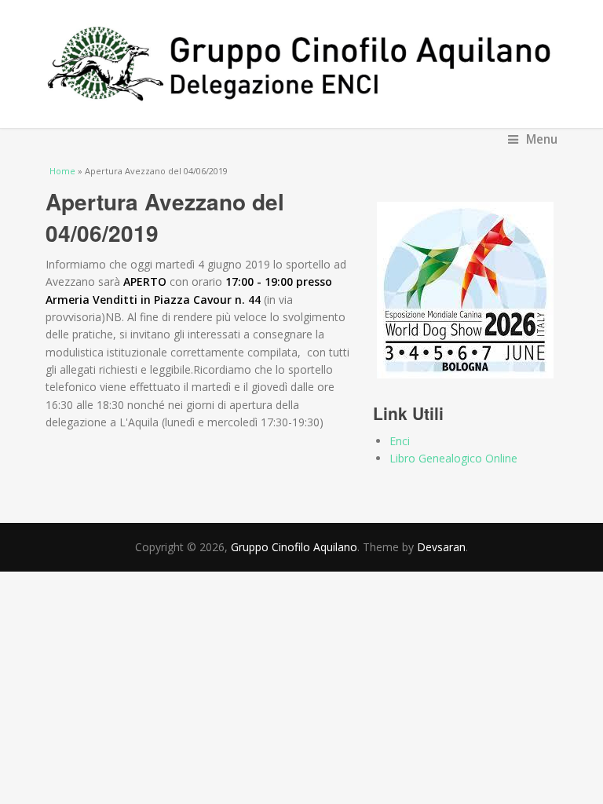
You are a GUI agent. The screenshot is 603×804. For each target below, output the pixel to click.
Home (62, 171)
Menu (541, 139)
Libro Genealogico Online (453, 458)
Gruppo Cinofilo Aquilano (294, 546)
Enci (399, 440)
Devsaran (441, 546)
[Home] (302, 64)
